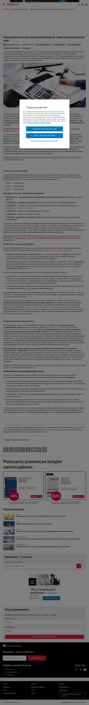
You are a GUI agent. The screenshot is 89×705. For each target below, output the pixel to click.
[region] (44, 123)
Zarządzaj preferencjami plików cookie (44, 141)
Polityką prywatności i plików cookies (38, 123)
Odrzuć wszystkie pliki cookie (44, 135)
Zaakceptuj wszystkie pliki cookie (44, 129)
